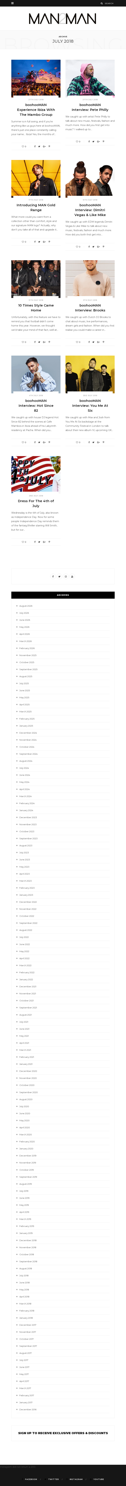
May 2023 (24, 866)
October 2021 (26, 1000)
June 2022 (24, 944)
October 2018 (26, 1254)
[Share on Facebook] (34, 146)
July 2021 (23, 1021)
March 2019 (25, 1219)
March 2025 (25, 711)
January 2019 (26, 1233)
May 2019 (24, 1205)
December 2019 (27, 1155)
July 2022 (24, 937)
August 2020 (25, 1099)
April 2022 (24, 958)
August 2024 (25, 761)
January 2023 (26, 895)
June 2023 (24, 859)
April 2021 (24, 1043)
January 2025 (26, 725)
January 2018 (26, 1318)
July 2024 (24, 768)
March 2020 (25, 1134)
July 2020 (24, 1106)
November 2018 (27, 1247)
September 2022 (28, 923)
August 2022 (25, 930)
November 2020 (28, 1078)
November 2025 (27, 655)
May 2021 (24, 1036)
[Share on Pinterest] (49, 146)
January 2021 (25, 1064)
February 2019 (26, 1226)
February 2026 (27, 648)
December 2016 (27, 1409)
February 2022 (26, 972)
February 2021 (26, 1057)
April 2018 (24, 1296)
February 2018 (26, 1310)
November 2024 (28, 740)
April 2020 (24, 1127)
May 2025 (24, 697)
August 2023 (25, 845)
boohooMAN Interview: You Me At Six (90, 406)
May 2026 (24, 627)
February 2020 (27, 1141)
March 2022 (25, 965)
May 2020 (24, 1120)
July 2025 (24, 683)
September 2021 (28, 1007)
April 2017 (24, 1381)
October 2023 (26, 831)
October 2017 (26, 1339)
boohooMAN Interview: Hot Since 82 (36, 406)
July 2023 (24, 852)
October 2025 (26, 662)
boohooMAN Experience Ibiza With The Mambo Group (36, 110)
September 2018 (28, 1261)
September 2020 (28, 1092)
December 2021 (27, 986)
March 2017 (25, 1388)
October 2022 (26, 916)
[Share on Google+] (44, 146)
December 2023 (28, 817)
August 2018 (25, 1268)
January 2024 (26, 810)
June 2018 (24, 1282)
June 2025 (24, 690)
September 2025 (28, 669)
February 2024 (27, 803)
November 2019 (27, 1162)
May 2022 (24, 951)
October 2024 (26, 747)
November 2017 (27, 1332)
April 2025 (24, 704)
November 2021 (27, 993)
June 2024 (24, 775)
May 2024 (24, 782)
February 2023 (27, 888)
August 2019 (25, 1184)
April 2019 (24, 1212)
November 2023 (28, 824)
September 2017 (28, 1346)
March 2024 (25, 796)
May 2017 (24, 1374)
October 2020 (26, 1085)
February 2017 (26, 1395)
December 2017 (27, 1325)
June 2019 (24, 1198)
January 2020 (26, 1148)
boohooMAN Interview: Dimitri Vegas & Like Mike (90, 210)
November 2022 (27, 909)
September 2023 (28, 838)
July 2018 (24, 1275)
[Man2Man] (63, 18)
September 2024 (28, 754)
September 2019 (28, 1177)
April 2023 (24, 873)
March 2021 (25, 1050)
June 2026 (24, 620)
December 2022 (28, 902)
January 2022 (26, 979)
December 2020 (28, 1071)
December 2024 (28, 732)
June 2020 (24, 1113)
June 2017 (24, 1367)
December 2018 (28, 1240)
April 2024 (24, 789)
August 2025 (25, 676)
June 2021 (24, 1029)
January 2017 (25, 1402)
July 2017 (23, 1360)
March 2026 (25, 641)
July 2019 (23, 1191)
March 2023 (25, 880)
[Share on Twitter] (39, 146)
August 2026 (25, 606)
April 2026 (24, 634)
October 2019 (26, 1170)
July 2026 (24, 613)
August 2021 (25, 1014)
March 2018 (25, 1303)
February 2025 (26, 718)
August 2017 (25, 1353)
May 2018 (24, 1289)
